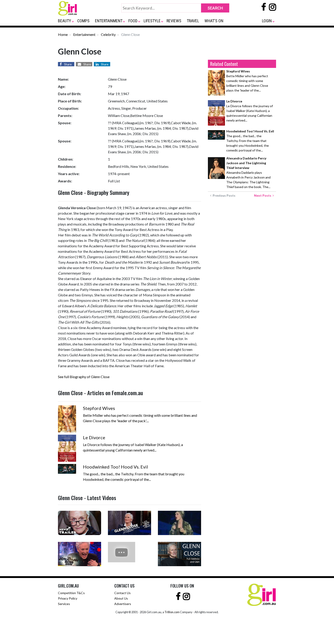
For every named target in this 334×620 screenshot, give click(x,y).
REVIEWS (174, 20)
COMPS (83, 20)
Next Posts (263, 195)
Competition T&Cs (71, 593)
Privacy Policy (67, 598)
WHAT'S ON (213, 20)
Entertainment (84, 34)
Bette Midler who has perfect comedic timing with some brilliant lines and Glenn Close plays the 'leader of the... (247, 80)
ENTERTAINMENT (108, 20)
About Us (121, 598)
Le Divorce (94, 437)
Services (64, 604)
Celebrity (108, 34)
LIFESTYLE (152, 20)
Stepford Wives (99, 408)
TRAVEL (193, 20)
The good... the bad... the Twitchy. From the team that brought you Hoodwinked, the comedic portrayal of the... (250, 140)
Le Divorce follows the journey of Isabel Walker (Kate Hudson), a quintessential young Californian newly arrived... (249, 110)
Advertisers (122, 604)
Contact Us (122, 593)
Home (63, 34)
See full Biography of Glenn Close (84, 376)
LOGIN (267, 20)
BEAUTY (64, 20)
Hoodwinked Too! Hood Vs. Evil (115, 466)
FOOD (132, 20)
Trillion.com (172, 612)
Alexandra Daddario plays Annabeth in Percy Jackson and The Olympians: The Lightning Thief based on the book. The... (248, 172)
